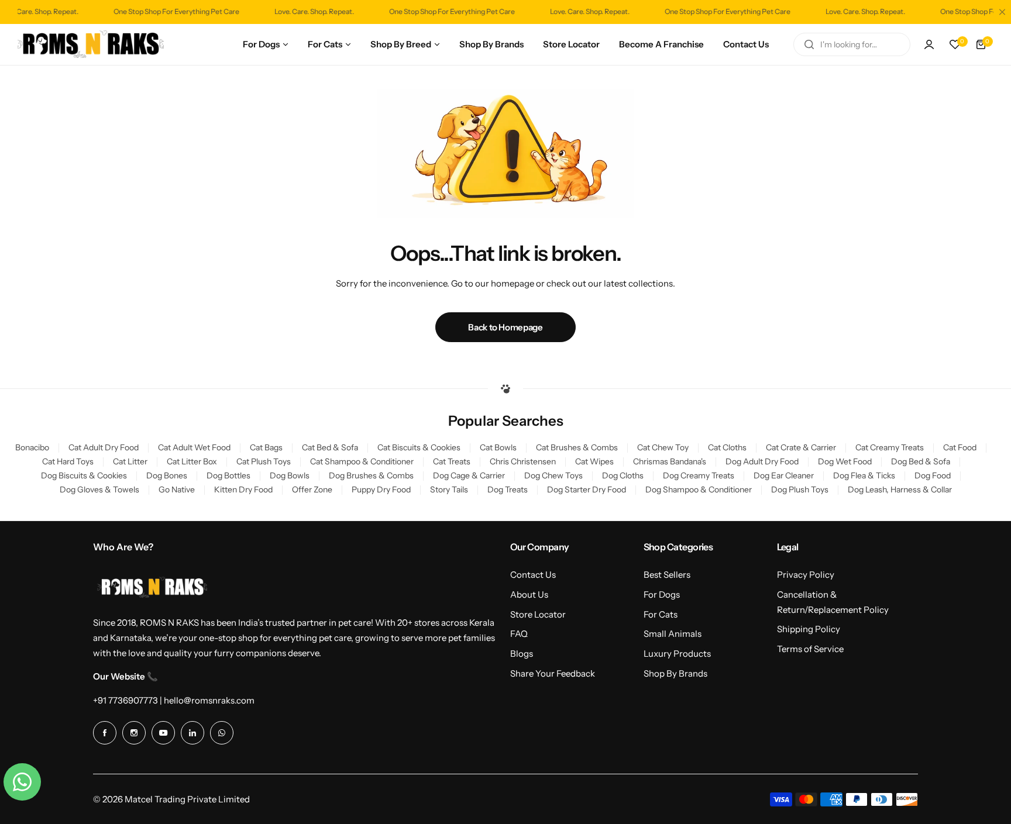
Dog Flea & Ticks (864, 475)
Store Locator (538, 614)
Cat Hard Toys (68, 461)
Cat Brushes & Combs (577, 447)
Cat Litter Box (192, 461)
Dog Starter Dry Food (586, 489)
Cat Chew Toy (663, 447)
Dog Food (932, 475)
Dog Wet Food (845, 461)
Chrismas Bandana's (669, 461)
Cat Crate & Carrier (801, 447)
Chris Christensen (523, 461)
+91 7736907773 (125, 700)
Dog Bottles (228, 475)
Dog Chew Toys (553, 475)
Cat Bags (266, 447)
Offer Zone (312, 489)
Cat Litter (130, 461)
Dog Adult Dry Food (762, 461)
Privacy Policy (805, 574)
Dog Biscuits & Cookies (84, 475)
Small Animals (672, 633)
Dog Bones (166, 475)
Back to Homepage (505, 327)
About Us (529, 594)
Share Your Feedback (552, 673)
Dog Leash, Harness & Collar (900, 489)
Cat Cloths (727, 447)
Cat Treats (451, 461)
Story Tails (449, 489)
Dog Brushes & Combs (371, 475)
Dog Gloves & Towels (99, 489)
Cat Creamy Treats (889, 447)
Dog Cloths (623, 475)
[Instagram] (134, 732)
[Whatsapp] (221, 732)
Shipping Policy (808, 629)
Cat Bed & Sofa (330, 447)
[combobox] (851, 44)
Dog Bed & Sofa (920, 461)
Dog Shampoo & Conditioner (698, 489)
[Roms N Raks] (91, 44)
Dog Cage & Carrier (469, 475)
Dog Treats (507, 489)
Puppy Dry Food (381, 489)
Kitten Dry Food (243, 489)
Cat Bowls (498, 447)
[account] (929, 44)
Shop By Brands (675, 673)
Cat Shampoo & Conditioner (362, 461)
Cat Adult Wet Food (194, 447)
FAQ (519, 633)
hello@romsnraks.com (209, 700)
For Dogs (662, 594)
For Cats (661, 614)
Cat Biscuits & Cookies (418, 447)
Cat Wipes (594, 461)
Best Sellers (667, 574)
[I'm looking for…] (809, 44)
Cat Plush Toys (263, 461)
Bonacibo (32, 447)
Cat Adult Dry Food (103, 447)
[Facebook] (104, 732)
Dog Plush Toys (799, 489)
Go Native (177, 489)
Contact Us (533, 574)
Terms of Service (810, 648)
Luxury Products (677, 653)
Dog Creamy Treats (698, 475)
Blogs (521, 653)
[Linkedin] (192, 732)
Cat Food (959, 447)
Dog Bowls (290, 475)
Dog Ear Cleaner (784, 475)
